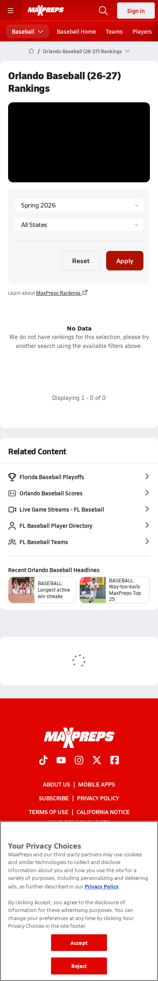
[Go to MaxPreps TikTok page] (43, 761)
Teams (114, 31)
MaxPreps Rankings (58, 293)
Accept (79, 942)
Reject (79, 966)
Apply (124, 260)
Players (142, 31)
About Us (56, 784)
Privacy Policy (98, 798)
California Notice (103, 812)
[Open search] (103, 10)
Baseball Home (76, 31)
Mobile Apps (96, 784)
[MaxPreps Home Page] (31, 51)
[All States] (79, 224)
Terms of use (48, 812)
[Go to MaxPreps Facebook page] (115, 761)
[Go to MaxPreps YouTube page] (61, 761)
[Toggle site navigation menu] (10, 10)
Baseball (23, 31)
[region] (79, 901)
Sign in (136, 10)
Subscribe (54, 798)
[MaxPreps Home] (46, 10)
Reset (81, 260)
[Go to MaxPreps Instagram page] (79, 761)
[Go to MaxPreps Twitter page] (97, 761)
